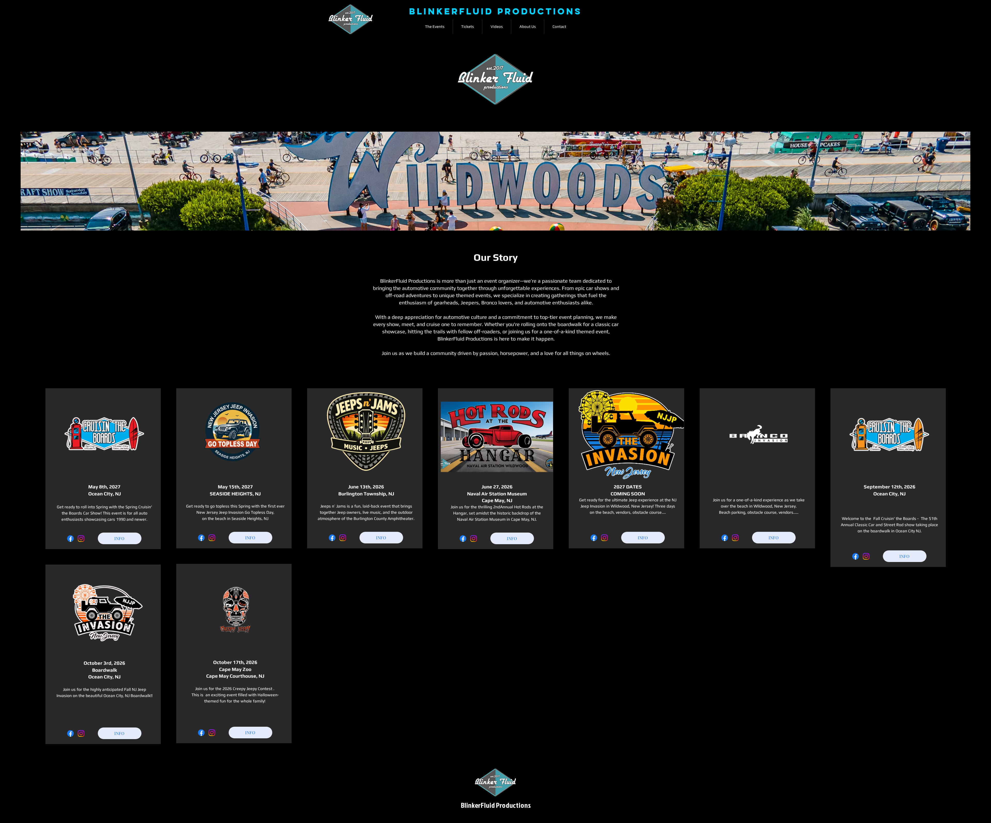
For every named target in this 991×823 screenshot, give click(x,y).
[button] (435, 26)
